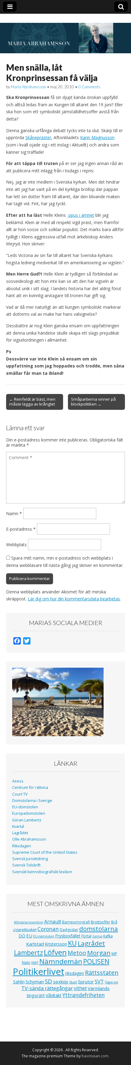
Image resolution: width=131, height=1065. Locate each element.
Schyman (35, 982)
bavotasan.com (95, 1056)
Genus (97, 936)
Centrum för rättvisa (30, 787)
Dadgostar (69, 929)
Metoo (77, 953)
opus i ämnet (80, 215)
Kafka (108, 936)
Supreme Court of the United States (44, 852)
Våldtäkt (54, 995)
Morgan (99, 952)
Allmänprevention (28, 922)
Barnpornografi (76, 922)
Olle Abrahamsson (29, 839)
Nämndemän (60, 961)
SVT (99, 981)
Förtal (86, 936)
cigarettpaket (25, 929)
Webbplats (16, 544)
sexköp (60, 982)
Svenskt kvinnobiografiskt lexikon (42, 871)
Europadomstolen (28, 813)
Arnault (52, 921)
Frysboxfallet (67, 936)
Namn (14, 513)
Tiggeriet (111, 982)
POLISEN (96, 961)
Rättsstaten (102, 972)
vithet (80, 988)
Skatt (73, 982)
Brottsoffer (100, 922)
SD (48, 981)
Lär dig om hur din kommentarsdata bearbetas (74, 599)
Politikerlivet (38, 971)
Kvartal (18, 826)
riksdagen (74, 973)
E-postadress (21, 529)
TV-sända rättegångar (47, 988)
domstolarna (98, 928)
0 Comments (89, 86)
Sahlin (19, 982)
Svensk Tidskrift (26, 865)
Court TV (20, 794)
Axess (17, 781)
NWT (34, 963)
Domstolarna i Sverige (32, 800)
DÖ (22, 936)
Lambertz (28, 952)
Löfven (55, 952)
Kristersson (56, 944)
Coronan (48, 929)
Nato (26, 962)
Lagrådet (20, 832)
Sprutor (86, 982)
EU (29, 936)
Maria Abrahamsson (28, 86)
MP (114, 953)
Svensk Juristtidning (30, 858)
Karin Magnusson (97, 137)
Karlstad (35, 944)
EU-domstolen (25, 807)
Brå (114, 922)
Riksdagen (21, 846)
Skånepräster (38, 137)
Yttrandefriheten (83, 995)
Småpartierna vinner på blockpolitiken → (93, 401)
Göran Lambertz (26, 820)
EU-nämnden (43, 936)
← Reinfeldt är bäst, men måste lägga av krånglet (32, 401)
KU (72, 943)
